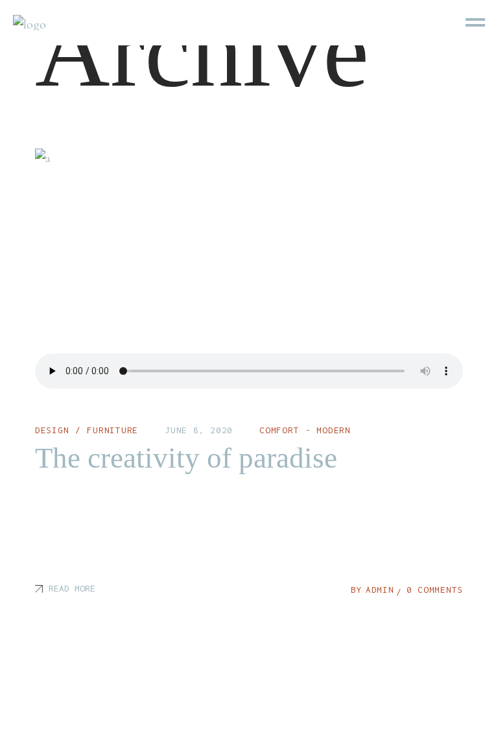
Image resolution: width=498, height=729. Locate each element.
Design (52, 430)
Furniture (112, 430)
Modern (333, 430)
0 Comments (435, 589)
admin (380, 589)
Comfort (279, 430)
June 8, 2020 (199, 430)
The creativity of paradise (186, 458)
